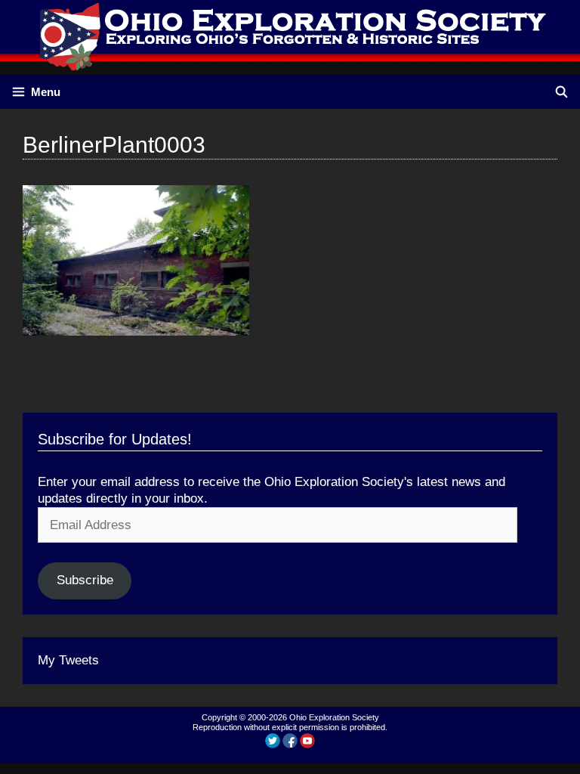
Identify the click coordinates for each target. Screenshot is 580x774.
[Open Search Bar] (561, 92)
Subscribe (85, 580)
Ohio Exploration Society (334, 717)
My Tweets (68, 660)
